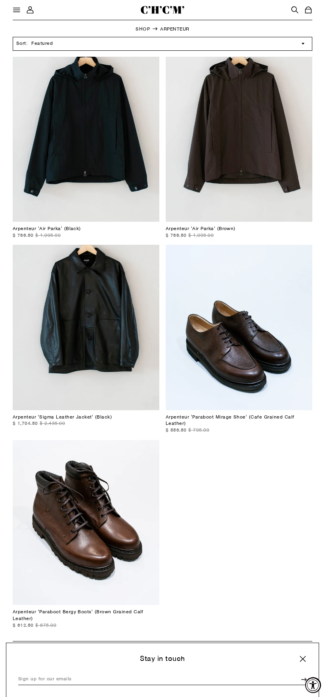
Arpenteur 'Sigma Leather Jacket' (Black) (62, 417)
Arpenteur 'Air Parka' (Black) (47, 229)
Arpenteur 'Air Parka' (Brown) (200, 229)
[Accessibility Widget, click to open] (313, 685)
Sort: (21, 43)
